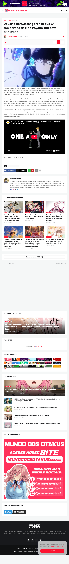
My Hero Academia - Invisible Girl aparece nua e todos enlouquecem (35, 407)
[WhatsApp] (29, 170)
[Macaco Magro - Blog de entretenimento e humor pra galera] (32, 364)
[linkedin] (17, 190)
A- (54, 42)
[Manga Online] (32, 367)
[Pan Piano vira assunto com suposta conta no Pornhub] (8, 417)
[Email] (36, 170)
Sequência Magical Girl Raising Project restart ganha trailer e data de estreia (54, 217)
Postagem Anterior (8, 263)
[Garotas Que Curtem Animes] (32, 360)
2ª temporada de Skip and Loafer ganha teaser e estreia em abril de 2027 (55, 241)
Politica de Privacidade (56, 546)
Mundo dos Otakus (26, 552)
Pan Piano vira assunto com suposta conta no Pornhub (31, 415)
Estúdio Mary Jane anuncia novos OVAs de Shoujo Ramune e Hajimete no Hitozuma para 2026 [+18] (37, 400)
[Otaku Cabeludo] (8, 364)
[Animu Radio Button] (24, 360)
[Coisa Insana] (24, 367)
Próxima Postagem (60, 263)
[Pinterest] (32, 170)
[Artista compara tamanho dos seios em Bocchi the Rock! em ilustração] (8, 425)
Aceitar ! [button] (52, 551)
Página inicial (7, 20)
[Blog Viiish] (16, 367)
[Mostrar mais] (39, 170)
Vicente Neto (15, 179)
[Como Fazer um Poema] (57, 364)
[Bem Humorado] (48, 367)
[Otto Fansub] (40, 367)
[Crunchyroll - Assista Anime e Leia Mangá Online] (16, 360)
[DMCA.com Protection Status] (15, 513)
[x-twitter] (15, 190)
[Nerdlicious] (40, 364)
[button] (2, 10)
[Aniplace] (7, 369)
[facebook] (11, 190)
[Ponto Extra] (8, 367)
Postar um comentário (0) (34, 257)
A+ (62, 42)
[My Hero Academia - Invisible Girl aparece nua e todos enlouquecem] (8, 409)
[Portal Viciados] (40, 360)
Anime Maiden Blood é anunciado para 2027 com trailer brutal (34, 216)
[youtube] (40, 540)
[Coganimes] (57, 367)
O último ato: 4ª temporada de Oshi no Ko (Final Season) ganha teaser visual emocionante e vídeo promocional (34, 243)
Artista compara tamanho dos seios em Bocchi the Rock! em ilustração (37, 423)
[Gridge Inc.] (16, 364)
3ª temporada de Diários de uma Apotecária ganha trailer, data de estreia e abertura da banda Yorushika (13, 243)
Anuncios (16, 165)
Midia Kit (31, 548)
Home (18, 548)
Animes (14, 20)
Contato (24, 548)
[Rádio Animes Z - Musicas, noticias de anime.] (48, 360)
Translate (39, 346)
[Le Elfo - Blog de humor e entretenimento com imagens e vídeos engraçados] (24, 364)
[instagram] (13, 190)
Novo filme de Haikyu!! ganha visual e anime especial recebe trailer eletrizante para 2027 (12, 217)
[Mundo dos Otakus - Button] (8, 360)
